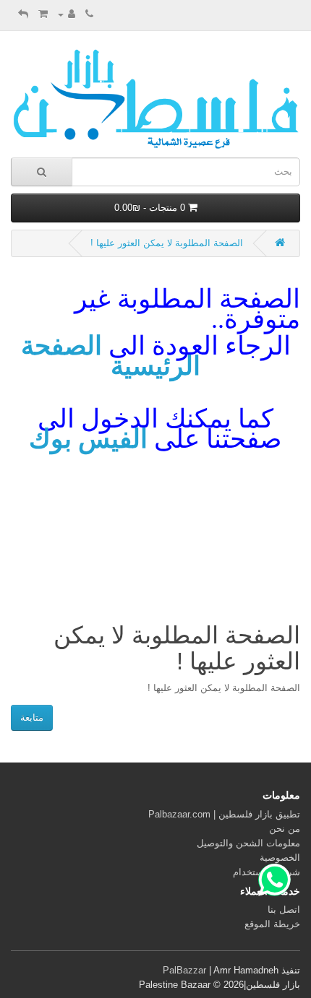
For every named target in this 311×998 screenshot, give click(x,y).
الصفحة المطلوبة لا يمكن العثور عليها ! (166, 243)
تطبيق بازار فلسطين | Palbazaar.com (224, 814)
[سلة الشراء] (43, 14)
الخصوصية (280, 857)
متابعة (31, 717)
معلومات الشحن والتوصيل (248, 843)
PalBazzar (184, 970)
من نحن (284, 828)
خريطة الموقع (272, 924)
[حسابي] (66, 14)
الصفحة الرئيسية (111, 356)
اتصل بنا (284, 909)
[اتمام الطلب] (23, 14)
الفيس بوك (88, 439)
